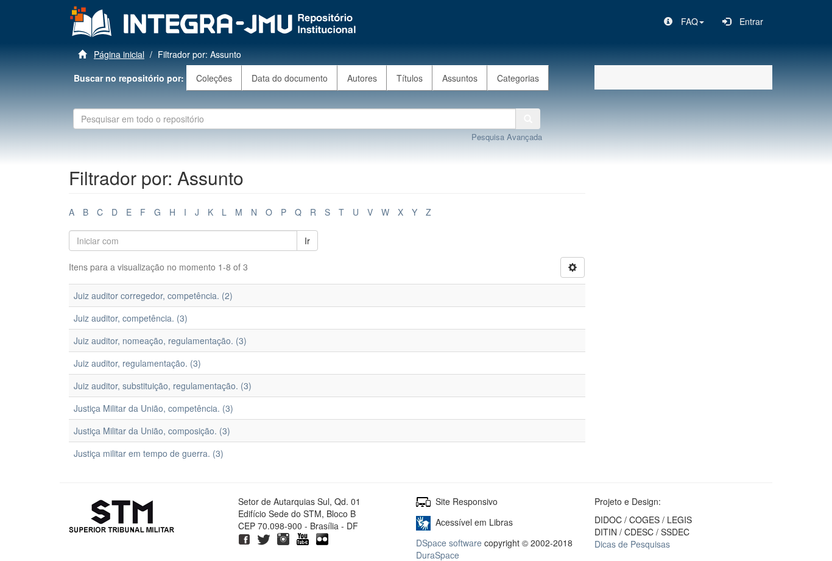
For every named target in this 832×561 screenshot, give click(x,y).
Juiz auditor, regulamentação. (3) (137, 363)
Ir (307, 241)
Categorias (518, 78)
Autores (362, 78)
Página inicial (119, 54)
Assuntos (460, 78)
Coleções (214, 78)
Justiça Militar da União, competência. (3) (153, 408)
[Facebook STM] (244, 538)
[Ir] (528, 118)
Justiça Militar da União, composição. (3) (152, 431)
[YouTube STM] (303, 538)
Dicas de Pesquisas (632, 544)
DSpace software (449, 543)
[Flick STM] (322, 538)
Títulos (410, 78)
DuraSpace (437, 555)
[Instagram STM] (283, 538)
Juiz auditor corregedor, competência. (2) (153, 295)
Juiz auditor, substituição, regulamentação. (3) (163, 385)
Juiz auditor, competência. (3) (131, 318)
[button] (684, 21)
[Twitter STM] (264, 538)
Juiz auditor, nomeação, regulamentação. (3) (160, 340)
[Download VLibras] (423, 522)
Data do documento (290, 78)
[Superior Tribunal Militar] (122, 518)
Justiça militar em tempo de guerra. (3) (149, 453)
